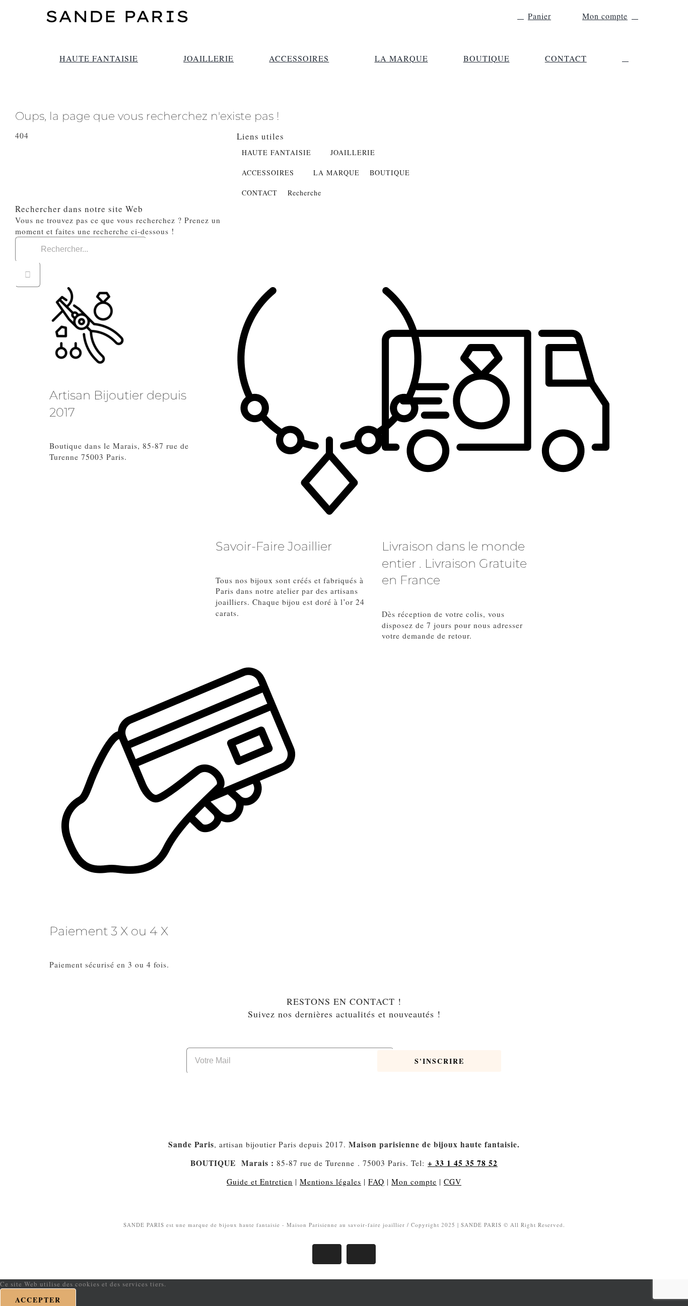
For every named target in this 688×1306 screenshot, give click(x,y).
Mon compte (414, 1182)
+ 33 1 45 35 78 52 (463, 1162)
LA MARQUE (336, 172)
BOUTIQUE (390, 172)
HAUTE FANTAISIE (276, 152)
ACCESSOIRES (268, 172)
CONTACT (260, 192)
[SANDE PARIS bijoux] (117, 10)
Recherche (304, 192)
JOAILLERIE (352, 152)
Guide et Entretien (260, 1182)
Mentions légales (330, 1182)
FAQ (376, 1182)
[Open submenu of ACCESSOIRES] (334, 58)
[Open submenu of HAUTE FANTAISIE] (143, 58)
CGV (452, 1182)
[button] (625, 58)
